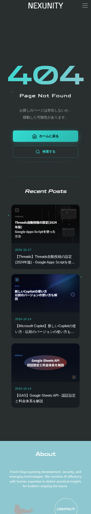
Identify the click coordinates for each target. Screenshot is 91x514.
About (45, 454)
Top (81, 503)
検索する (49, 151)
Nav (11, 502)
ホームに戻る (49, 136)
